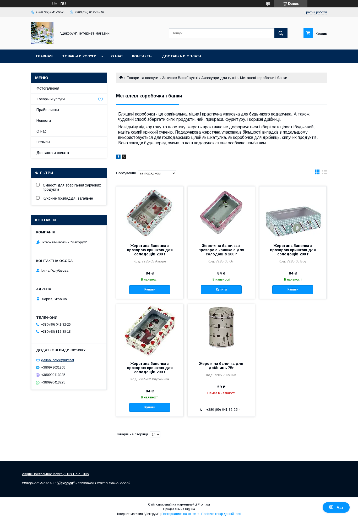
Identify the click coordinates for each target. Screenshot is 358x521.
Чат (340, 507)
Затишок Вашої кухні (180, 78)
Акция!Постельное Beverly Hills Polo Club (55, 474)
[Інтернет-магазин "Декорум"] (42, 43)
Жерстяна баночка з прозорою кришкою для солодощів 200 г (150, 250)
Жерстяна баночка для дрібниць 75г (221, 365)
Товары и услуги (79, 56)
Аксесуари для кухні (218, 78)
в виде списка (324, 173)
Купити (149, 289)
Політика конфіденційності (221, 514)
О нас (117, 56)
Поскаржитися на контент (180, 514)
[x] (124, 157)
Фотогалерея (47, 88)
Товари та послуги (142, 78)
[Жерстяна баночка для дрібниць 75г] (221, 330)
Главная (44, 56)
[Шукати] (281, 33)
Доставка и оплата (182, 56)
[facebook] (118, 157)
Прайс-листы (47, 110)
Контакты (142, 56)
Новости (43, 120)
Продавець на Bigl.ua (179, 509)
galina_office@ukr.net (57, 360)
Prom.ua (204, 504)
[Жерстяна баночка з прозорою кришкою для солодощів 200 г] (149, 213)
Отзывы (43, 142)
